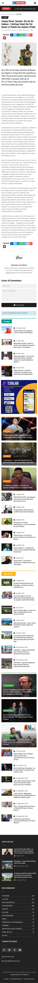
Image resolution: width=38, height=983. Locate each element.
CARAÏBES (18, 925)
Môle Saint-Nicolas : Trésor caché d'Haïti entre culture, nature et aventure (25, 625)
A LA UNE (18, 899)
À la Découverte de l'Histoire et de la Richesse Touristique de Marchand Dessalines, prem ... (25, 875)
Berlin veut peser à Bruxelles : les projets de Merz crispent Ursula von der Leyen (24, 770)
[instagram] (14, 950)
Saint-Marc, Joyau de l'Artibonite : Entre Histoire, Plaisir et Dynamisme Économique (24, 652)
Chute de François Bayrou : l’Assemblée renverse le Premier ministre (24, 821)
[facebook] (4, 950)
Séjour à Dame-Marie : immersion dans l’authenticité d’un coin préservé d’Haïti (24, 612)
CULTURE (18, 14)
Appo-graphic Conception (19, 974)
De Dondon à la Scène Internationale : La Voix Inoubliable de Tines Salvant (24, 524)
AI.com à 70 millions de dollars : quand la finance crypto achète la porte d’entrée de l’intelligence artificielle (18, 692)
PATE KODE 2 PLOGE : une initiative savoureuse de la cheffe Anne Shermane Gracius (24, 499)
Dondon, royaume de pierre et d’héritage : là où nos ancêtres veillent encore (24, 585)
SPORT (18, 919)
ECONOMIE (18, 896)
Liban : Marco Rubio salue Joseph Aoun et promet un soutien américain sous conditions (24, 782)
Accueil (6, 979)
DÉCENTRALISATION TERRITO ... (18, 929)
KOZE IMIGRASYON (18, 902)
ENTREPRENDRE (18, 915)
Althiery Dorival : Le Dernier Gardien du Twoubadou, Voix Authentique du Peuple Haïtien (23, 372)
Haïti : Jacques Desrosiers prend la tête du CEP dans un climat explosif (24, 808)
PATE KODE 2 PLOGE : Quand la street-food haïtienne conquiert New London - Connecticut (24, 345)
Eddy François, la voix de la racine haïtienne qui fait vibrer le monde (25, 537)
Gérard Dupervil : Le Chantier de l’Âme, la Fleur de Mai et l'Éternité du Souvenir (24, 549)
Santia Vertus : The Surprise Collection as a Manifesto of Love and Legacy (24, 562)
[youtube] (20, 950)
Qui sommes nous (16, 979)
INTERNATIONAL (18, 905)
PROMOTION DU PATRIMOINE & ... (18, 922)
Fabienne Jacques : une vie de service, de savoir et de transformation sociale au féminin (18, 742)
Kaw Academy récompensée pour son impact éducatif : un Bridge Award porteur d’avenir (18, 717)
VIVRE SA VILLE (18, 932)
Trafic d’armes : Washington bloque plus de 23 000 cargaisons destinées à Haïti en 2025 (25, 795)
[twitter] (9, 950)
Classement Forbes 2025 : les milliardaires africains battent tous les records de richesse (24, 851)
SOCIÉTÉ (18, 909)
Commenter (19, 305)
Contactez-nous (29, 979)
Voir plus (4, 935)
